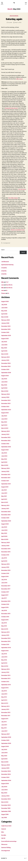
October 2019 (5, 555)
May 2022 (4, 459)
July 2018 (4, 579)
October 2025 (5, 332)
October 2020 (5, 517)
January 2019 (5, 567)
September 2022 (6, 446)
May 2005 (4, 755)
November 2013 (5, 678)
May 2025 (4, 348)
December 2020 (6, 511)
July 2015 (4, 623)
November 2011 (5, 715)
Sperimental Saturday (7, 264)
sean (11, 22)
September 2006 (6, 737)
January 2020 (5, 545)
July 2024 (4, 378)
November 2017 (5, 589)
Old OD (3, 838)
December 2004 (6, 771)
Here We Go (9, 285)
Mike (2, 282)
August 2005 (5, 746)
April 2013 (4, 700)
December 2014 (5, 638)
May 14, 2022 (18, 22)
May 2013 (4, 697)
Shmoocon (4, 844)
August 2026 (5, 301)
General (3, 829)
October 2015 (5, 616)
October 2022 (5, 443)
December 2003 (6, 799)
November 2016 (5, 601)
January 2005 (5, 768)
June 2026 (4, 307)
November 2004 (6, 774)
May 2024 (4, 385)
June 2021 (4, 493)
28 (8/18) (3, 274)
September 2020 (6, 521)
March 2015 (4, 629)
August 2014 (4, 650)
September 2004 (6, 780)
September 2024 (6, 372)
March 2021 (4, 502)
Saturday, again (14, 19)
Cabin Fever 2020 (6, 826)
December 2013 (5, 675)
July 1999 (4, 817)
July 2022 (4, 453)
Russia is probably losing (18, 230)
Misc (2, 832)
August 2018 (4, 576)
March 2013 (4, 703)
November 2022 (5, 440)
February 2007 (5, 734)
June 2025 (4, 344)
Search (2, 249)
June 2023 (4, 419)
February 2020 (5, 542)
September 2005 (6, 743)
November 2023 (5, 403)
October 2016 (5, 604)
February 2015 (5, 632)
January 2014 (5, 672)
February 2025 (5, 357)
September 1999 (6, 811)
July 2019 (4, 558)
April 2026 (4, 314)
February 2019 (5, 564)
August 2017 (4, 595)
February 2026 (5, 320)
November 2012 (5, 712)
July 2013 (4, 691)
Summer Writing (6, 847)
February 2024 (5, 394)
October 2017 (5, 592)
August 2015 (4, 619)
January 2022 (5, 471)
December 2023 (5, 400)
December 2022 (5, 437)
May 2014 (4, 660)
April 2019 (4, 561)
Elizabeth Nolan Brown (11, 108)
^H (14, 2)
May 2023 (4, 422)
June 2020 (4, 530)
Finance (3, 293)
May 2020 (4, 533)
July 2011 (4, 721)
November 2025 (5, 329)
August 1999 (4, 814)
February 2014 (5, 669)
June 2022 (4, 456)
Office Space (19, 79)
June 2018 (4, 582)
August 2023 (5, 412)
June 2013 (4, 694)
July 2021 (4, 490)
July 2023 (4, 415)
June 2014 (4, 657)
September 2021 (6, 483)
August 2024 (5, 375)
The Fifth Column (13, 198)
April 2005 (4, 758)
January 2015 (5, 635)
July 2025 (4, 341)
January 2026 (5, 323)
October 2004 (5, 777)
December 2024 (5, 363)
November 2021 (5, 477)
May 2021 (4, 496)
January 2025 (5, 360)
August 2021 (4, 487)
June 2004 (4, 789)
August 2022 (5, 449)
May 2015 (4, 626)
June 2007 (4, 731)
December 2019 (5, 548)
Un (6, 290)
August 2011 (4, 718)
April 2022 (4, 462)
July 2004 (4, 786)
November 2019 (5, 551)
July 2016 (4, 610)
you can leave (22, 189)
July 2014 (4, 653)
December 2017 (5, 585)
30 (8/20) (4, 267)
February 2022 (5, 468)
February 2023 (5, 431)
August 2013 (4, 687)
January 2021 (5, 508)
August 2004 (5, 783)
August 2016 (4, 607)
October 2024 (5, 369)
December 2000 (6, 805)
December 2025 (5, 326)
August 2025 (5, 338)
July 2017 (4, 598)
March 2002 (4, 802)
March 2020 (4, 539)
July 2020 (4, 527)
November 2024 (5, 366)
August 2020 (5, 524)
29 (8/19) (3, 271)
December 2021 (5, 474)
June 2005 (4, 752)
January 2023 (5, 434)
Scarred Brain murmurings (8, 841)
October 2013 (5, 681)
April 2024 (4, 388)
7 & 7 (7, 282)
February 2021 (5, 505)
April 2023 (4, 425)
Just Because (5, 261)
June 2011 (4, 724)
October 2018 (5, 573)
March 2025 (4, 354)
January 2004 (5, 796)
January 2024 (5, 397)
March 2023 (4, 428)
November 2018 (5, 570)
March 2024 (4, 391)
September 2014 (6, 647)
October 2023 (5, 406)
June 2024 (4, 382)
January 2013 (5, 709)
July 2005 (4, 749)
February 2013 (5, 706)
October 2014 (5, 644)
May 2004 (4, 792)
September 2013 (6, 684)
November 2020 (6, 514)
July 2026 (4, 304)
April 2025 (4, 351)
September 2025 (6, 335)
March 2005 (4, 762)
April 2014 (4, 663)
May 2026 (4, 310)
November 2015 (5, 613)
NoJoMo (3, 835)
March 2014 (4, 666)
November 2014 (5, 641)
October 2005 (5, 740)
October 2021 (5, 480)
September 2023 (6, 409)
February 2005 (5, 765)
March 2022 (4, 465)
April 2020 (4, 536)
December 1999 (5, 808)
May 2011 (4, 728)
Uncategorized (14, 15)
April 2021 (4, 499)
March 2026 (4, 317)
